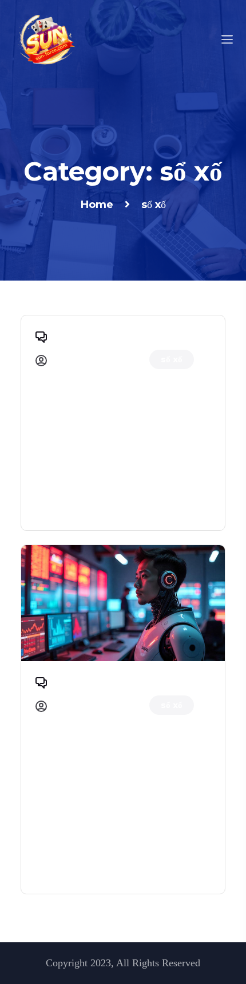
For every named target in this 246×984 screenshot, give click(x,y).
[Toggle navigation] (227, 38)
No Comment (82, 335)
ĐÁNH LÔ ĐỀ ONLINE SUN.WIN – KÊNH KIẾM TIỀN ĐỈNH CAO (122, 759)
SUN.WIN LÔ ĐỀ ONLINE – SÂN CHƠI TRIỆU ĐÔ (110, 413)
